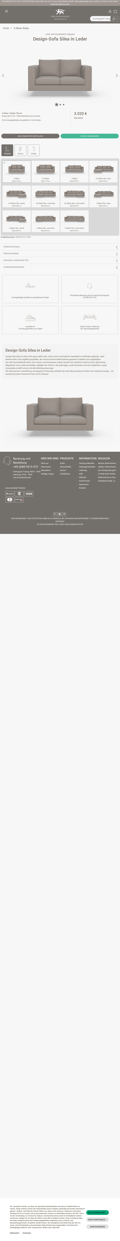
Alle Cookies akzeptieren (98, 1212)
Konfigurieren (97, 1226)
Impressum (27, 1233)
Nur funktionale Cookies (98, 1219)
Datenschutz (14, 1233)
